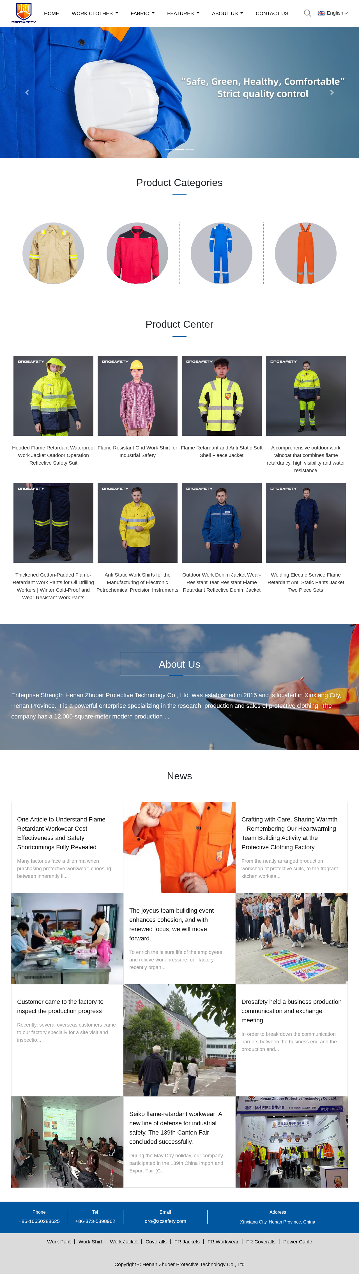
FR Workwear (223, 1242)
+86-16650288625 (39, 1221)
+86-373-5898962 (95, 1221)
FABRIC (140, 13)
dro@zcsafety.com (165, 1221)
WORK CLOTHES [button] (93, 13)
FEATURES (181, 13)
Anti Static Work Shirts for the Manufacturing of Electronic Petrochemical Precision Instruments (137, 582)
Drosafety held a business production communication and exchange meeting (291, 1011)
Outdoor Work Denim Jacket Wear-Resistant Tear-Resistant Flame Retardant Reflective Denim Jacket (221, 582)
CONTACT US (272, 13)
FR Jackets (187, 1242)
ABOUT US (225, 13)
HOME (51, 13)
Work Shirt (90, 1242)
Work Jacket (124, 1242)
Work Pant (59, 1242)
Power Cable (297, 1242)
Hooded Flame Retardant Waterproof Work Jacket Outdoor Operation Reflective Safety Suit (53, 455)
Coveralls (156, 1242)
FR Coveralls (260, 1242)
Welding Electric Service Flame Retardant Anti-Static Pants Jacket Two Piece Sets (306, 582)
